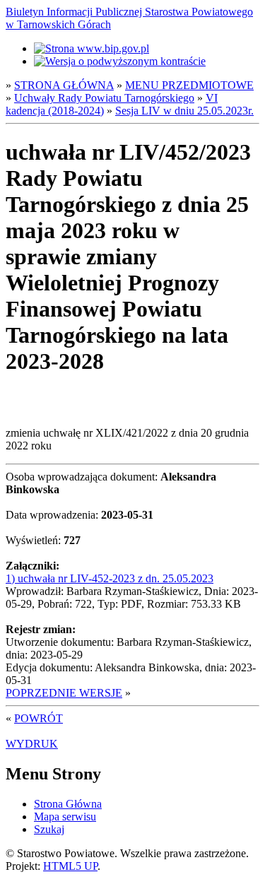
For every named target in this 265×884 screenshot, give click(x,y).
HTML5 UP (70, 866)
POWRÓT (38, 718)
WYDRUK (32, 744)
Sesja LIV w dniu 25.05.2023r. (184, 111)
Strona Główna (68, 804)
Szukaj (49, 829)
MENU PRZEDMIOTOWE (189, 85)
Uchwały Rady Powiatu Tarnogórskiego (104, 98)
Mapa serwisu (65, 817)
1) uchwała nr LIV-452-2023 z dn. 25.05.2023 (109, 578)
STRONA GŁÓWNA (64, 85)
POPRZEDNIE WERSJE (64, 693)
